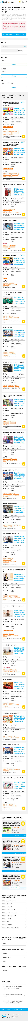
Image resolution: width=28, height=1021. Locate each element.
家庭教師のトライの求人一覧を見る (9, 564)
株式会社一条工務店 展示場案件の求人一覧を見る (12, 464)
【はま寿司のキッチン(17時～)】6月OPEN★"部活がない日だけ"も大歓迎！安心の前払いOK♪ (19, 476)
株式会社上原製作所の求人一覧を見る (10, 528)
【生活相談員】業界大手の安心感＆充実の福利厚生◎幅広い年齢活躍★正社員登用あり (19, 651)
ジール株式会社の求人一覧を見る (9, 287)
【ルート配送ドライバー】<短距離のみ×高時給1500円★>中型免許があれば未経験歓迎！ (19, 226)
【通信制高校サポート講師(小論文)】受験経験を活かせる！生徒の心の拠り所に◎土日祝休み (19, 539)
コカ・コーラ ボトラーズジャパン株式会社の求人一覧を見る (12, 427)
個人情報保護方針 (16, 1016)
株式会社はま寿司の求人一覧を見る (9, 356)
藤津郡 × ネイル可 (6, 918)
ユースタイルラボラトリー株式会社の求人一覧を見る (12, 639)
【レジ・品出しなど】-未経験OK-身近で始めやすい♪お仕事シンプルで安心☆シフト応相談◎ (19, 300)
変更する (14, 64)
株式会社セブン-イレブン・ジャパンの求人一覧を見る (12, 321)
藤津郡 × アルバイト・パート (9, 901)
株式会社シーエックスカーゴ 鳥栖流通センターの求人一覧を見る (12, 215)
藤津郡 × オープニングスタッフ (9, 912)
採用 (24, 1014)
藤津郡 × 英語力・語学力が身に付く (10, 927)
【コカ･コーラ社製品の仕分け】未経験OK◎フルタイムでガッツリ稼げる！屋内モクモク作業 (19, 402)
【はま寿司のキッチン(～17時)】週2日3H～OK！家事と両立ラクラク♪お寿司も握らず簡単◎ (19, 333)
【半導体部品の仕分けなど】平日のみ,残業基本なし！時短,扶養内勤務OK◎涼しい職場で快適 (19, 368)
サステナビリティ (19, 1014)
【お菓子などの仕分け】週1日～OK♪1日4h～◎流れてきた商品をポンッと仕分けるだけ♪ (19, 261)
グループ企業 (9, 1016)
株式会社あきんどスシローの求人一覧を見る (11, 707)
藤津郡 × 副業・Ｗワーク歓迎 (9, 915)
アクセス (13, 1014)
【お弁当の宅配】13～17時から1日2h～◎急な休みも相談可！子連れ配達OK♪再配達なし (19, 719)
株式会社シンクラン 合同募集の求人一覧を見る (12, 250)
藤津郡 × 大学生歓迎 (7, 907)
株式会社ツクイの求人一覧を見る (9, 674)
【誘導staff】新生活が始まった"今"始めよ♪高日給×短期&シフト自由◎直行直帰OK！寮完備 (19, 151)
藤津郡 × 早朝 (5, 921)
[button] (14, 971)
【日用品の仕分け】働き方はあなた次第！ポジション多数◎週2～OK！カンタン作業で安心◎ (19, 192)
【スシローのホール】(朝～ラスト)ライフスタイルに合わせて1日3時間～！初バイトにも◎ (19, 685)
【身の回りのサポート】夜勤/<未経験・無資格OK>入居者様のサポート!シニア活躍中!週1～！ (19, 577)
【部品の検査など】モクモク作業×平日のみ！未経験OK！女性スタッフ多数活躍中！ (19, 509)
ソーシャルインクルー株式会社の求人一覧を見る (12, 600)
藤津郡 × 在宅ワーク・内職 (8, 910)
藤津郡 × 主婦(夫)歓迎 (7, 924)
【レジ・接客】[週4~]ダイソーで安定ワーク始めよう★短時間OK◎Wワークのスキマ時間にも (19, 785)
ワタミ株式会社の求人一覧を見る (9, 739)
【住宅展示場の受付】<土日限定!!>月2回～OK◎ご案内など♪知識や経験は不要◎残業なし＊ (19, 440)
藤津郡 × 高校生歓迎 (7, 904)
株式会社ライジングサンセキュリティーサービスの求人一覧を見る (12, 137)
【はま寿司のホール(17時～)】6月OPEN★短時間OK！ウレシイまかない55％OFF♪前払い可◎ (19, 750)
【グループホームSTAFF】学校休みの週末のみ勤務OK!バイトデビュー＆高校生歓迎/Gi (19, 613)
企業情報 (8, 1014)
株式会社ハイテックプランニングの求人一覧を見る (12, 389)
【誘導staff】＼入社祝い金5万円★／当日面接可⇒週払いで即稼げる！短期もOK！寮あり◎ (19, 111)
